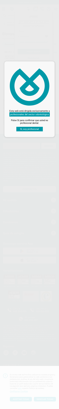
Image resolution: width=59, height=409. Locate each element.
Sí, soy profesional (29, 129)
